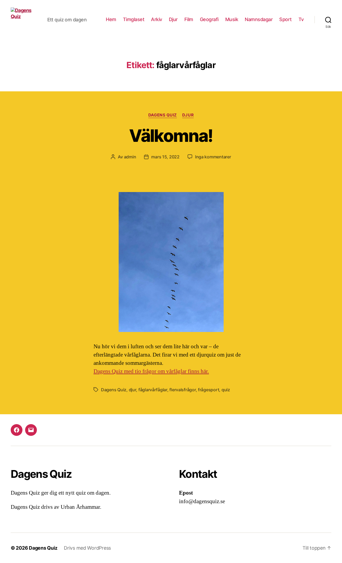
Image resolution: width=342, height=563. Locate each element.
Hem (111, 19)
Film (188, 19)
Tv (301, 19)
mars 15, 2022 (165, 156)
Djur (173, 19)
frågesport (208, 389)
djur (132, 389)
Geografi (209, 19)
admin (130, 156)
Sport (285, 19)
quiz (225, 389)
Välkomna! (171, 135)
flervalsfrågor (182, 389)
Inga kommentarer (213, 156)
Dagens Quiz (162, 115)
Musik (231, 19)
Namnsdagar (259, 19)
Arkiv (156, 19)
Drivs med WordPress (87, 548)
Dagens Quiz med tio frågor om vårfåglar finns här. (151, 371)
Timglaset (134, 19)
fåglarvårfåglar (152, 389)
